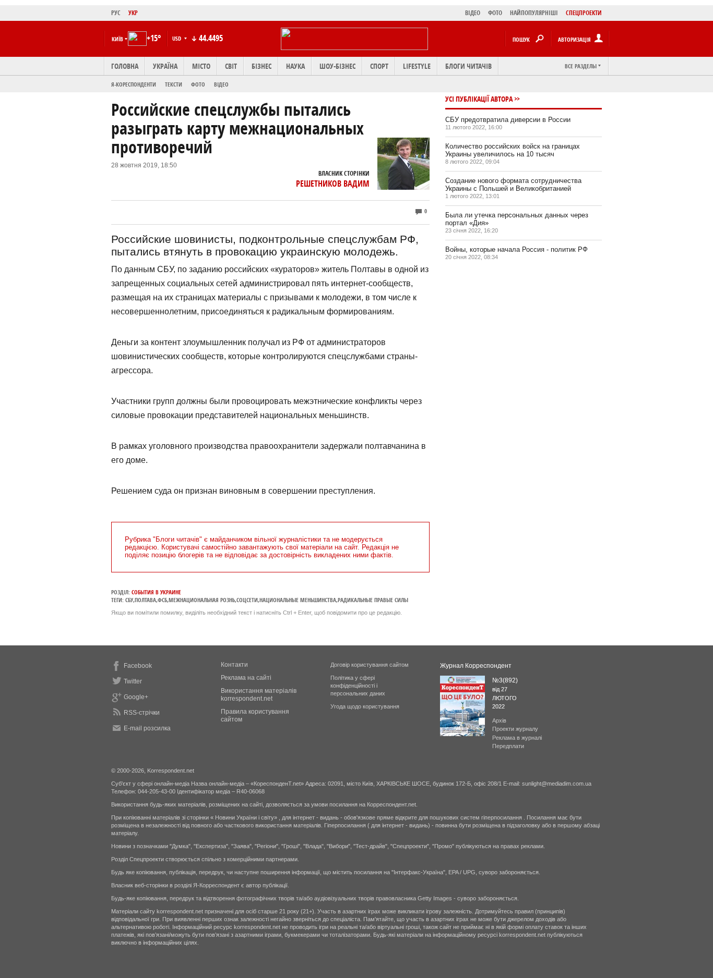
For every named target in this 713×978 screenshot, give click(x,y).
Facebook (138, 665)
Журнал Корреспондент (476, 665)
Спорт (379, 66)
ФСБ (162, 600)
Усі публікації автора (479, 99)
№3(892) (505, 680)
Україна (165, 66)
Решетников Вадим (333, 183)
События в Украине (156, 592)
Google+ (136, 697)
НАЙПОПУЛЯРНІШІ (534, 12)
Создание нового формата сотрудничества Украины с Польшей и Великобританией (513, 184)
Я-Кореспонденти (133, 84)
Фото (198, 84)
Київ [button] (117, 39)
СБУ (129, 600)
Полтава (145, 600)
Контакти (234, 664)
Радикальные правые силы (373, 600)
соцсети (247, 600)
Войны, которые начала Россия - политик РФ (516, 249)
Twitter (133, 681)
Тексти (173, 84)
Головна (124, 66)
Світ (231, 66)
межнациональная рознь (202, 600)
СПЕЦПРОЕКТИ (584, 12)
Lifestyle (417, 66)
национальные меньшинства (297, 600)
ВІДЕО (472, 12)
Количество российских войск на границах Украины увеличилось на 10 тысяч (512, 150)
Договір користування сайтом (369, 665)
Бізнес (261, 66)
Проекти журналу (515, 729)
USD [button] (177, 38)
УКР (133, 12)
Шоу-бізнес (337, 66)
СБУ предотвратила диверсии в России (508, 120)
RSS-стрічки (142, 712)
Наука (295, 66)
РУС (116, 12)
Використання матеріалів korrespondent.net (258, 694)
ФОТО (495, 12)
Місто (201, 66)
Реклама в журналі (517, 738)
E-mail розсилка (147, 728)
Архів (499, 720)
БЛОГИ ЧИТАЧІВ (468, 66)
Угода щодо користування (364, 706)
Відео (221, 84)
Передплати (508, 746)
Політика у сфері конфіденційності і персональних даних (357, 685)
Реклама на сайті (246, 677)
